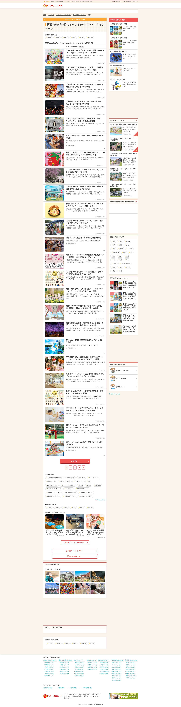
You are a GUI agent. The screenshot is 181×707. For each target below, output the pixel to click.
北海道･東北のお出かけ (50, 660)
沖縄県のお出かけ (130, 678)
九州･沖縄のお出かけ (131, 660)
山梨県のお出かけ (64, 665)
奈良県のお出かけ (104, 669)
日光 (131, 252)
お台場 (121, 248)
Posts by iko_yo (114, 394)
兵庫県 (66, 643)
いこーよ (48, 1)
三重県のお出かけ (92, 667)
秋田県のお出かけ (49, 671)
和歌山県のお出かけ (104, 671)
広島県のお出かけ (116, 662)
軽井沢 (128, 267)
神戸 (114, 245)
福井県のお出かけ (64, 673)
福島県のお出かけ (49, 675)
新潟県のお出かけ (64, 667)
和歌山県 (83, 643)
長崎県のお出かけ (130, 667)
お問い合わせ (47, 688)
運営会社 (61, 688)
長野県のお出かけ (64, 662)
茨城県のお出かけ (79, 675)
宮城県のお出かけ (49, 665)
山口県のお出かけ (116, 667)
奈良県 (74, 643)
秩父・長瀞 (116, 252)
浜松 (120, 267)
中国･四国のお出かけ (117, 660)
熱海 (120, 260)
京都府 (58, 643)
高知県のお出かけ (116, 675)
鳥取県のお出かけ (116, 669)
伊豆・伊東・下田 (125, 263)
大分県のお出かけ (130, 671)
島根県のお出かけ (116, 671)
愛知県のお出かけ (92, 662)
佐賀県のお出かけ (130, 665)
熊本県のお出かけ (130, 669)
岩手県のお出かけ (49, 669)
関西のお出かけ (103, 660)
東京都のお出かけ (79, 662)
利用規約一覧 (87, 688)
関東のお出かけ (78, 660)
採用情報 (74, 688)
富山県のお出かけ (64, 671)
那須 (114, 248)
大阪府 (50, 643)
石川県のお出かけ (64, 669)
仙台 (120, 241)
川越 (114, 267)
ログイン (135, 1)
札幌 (124, 252)
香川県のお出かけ (116, 678)
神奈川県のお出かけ (80, 665)
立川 (127, 256)
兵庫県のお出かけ (104, 667)
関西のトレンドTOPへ (75, 551)
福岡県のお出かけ (130, 662)
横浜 (114, 241)
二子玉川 (130, 248)
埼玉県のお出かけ (79, 669)
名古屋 (128, 241)
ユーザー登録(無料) (126, 1)
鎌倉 (127, 260)
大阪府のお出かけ (104, 662)
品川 (120, 256)
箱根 (114, 256)
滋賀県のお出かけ (104, 673)
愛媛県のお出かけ (116, 673)
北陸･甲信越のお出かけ (65, 660)
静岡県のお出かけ (92, 669)
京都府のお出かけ (104, 665)
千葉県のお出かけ (79, 667)
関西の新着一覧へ (75, 556)
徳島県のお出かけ (116, 680)
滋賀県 (92, 643)
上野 (114, 260)
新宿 (120, 245)
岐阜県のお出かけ (92, 665)
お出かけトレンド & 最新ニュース (75, 19)
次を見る (74, 461)
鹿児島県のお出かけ (131, 675)
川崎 (127, 245)
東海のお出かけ (91, 660)
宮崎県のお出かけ (130, 673)
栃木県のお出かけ (79, 673)
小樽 (120, 271)
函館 (114, 271)
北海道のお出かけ (49, 662)
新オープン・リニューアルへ (74, 542)
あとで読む (117, 1)
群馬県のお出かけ (79, 671)
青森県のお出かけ (49, 667)
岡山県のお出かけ (116, 665)
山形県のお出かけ (49, 673)
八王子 (114, 263)
